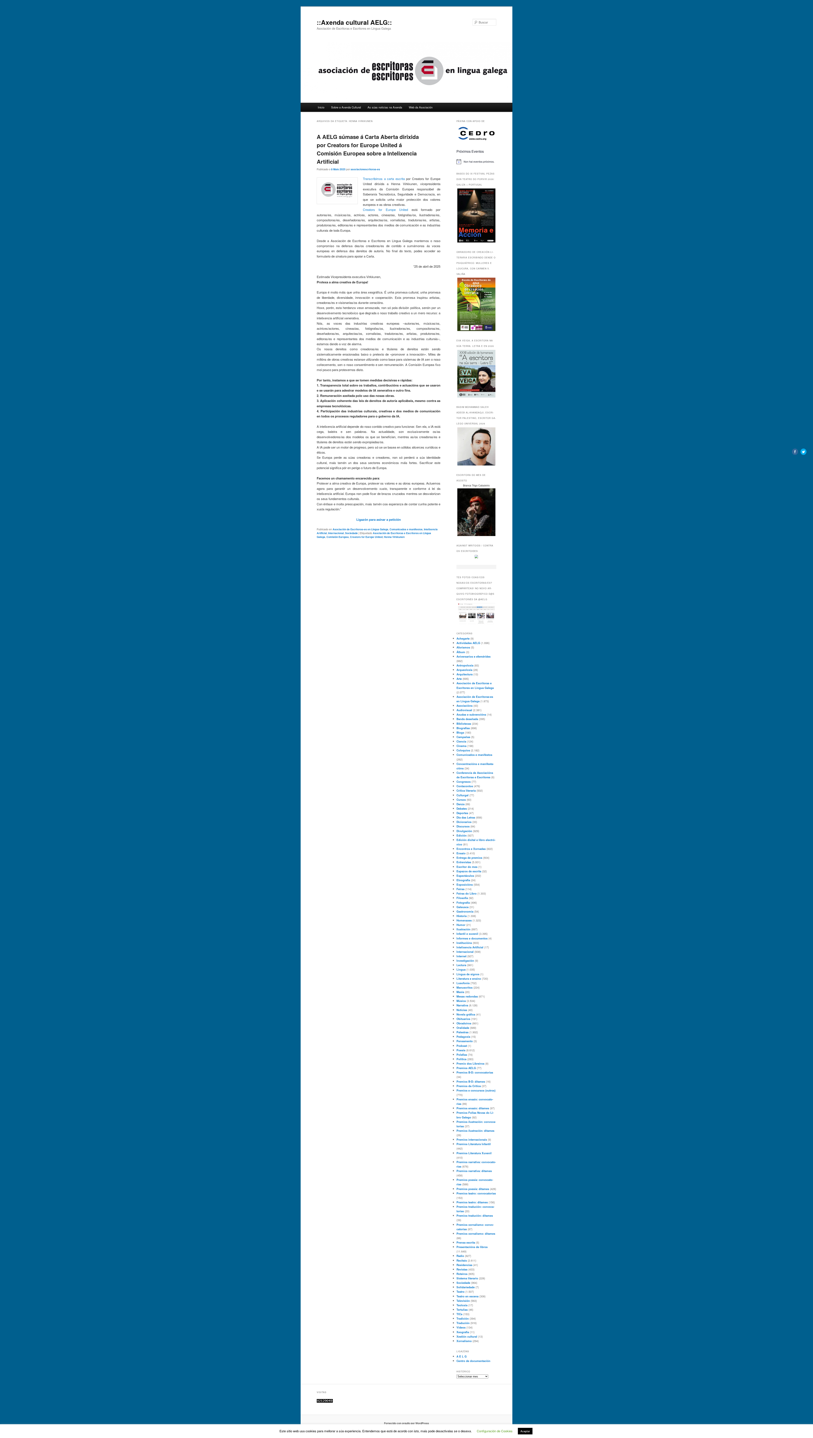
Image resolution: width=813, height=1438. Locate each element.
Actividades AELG (468, 643)
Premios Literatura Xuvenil (474, 1153)
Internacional (336, 533)
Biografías (463, 728)
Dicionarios (463, 822)
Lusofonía (463, 983)
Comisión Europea (337, 537)
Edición (461, 835)
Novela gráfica (465, 1014)
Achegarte (463, 638)
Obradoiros (463, 1023)
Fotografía (463, 902)
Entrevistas (463, 862)
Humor (460, 925)
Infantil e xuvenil (467, 934)
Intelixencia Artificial (469, 947)
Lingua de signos (467, 974)
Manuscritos (464, 987)
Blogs (460, 732)
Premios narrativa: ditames (474, 1171)
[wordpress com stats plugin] (325, 1401)
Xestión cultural (466, 1336)
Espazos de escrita (468, 871)
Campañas (463, 737)
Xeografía (462, 1332)
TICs (459, 1314)
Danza (460, 804)
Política (461, 1059)
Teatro (460, 1292)
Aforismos (463, 647)
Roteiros (461, 1274)
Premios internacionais (471, 1139)
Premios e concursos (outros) (475, 1090)
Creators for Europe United (385, 209)
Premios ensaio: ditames (472, 1108)
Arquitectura (464, 674)
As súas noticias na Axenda (385, 107)
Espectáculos (465, 876)
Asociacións (464, 706)
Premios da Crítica (468, 1086)
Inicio (321, 107)
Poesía (460, 1050)
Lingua (461, 969)
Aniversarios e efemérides (473, 656)
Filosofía (462, 898)
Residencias (464, 1265)
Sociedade (351, 533)
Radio (460, 1256)
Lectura (461, 965)
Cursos (461, 800)
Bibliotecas (463, 724)
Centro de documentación (473, 1361)
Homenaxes (464, 920)
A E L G (461, 1356)
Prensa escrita (465, 1242)
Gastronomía (464, 911)
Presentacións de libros (472, 1247)
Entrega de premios (469, 858)
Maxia (460, 992)
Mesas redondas (467, 996)
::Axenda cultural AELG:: (354, 22)
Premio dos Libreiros (470, 1063)
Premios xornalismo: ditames (475, 1234)
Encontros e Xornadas (471, 849)
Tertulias (462, 1310)
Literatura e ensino (468, 979)
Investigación (465, 961)
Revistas (461, 1269)
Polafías (461, 1055)
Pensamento (464, 1041)
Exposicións (464, 884)
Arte (459, 679)
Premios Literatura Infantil (473, 1144)
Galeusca (462, 907)
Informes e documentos (472, 938)
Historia (461, 916)
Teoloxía (461, 1305)
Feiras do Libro (466, 893)
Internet (461, 956)
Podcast (461, 1046)
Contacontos (464, 786)
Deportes (462, 813)
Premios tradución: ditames (474, 1216)
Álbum (460, 652)
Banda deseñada (467, 719)
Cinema (461, 746)
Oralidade (462, 1028)
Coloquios (463, 750)
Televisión (463, 1301)
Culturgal (462, 795)
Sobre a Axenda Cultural (346, 107)
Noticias (461, 1010)
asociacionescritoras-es (365, 169)
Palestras (462, 1032)
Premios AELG (466, 1068)
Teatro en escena (467, 1296)
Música (461, 1001)
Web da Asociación (421, 107)
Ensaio (461, 853)
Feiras (460, 889)
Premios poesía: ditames (472, 1189)
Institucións (464, 943)
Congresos (463, 782)
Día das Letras (465, 817)
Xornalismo (464, 1341)
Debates (461, 808)
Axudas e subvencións (471, 714)
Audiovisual (464, 710)
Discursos (463, 826)
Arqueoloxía (464, 670)
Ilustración (463, 929)
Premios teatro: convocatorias (476, 1193)
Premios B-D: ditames (470, 1081)
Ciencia (461, 741)
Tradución (463, 1323)
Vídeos (461, 1327)
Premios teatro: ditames (472, 1202)
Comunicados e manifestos (406, 529)
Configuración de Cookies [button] (495, 1431)
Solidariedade (465, 1287)
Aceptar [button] (525, 1431)
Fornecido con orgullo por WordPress (406, 1423)
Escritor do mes (466, 867)
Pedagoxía (463, 1037)
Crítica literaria (466, 790)
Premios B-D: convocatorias (474, 1072)
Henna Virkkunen (394, 537)
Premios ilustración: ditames (475, 1131)
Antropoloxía (464, 665)
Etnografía (463, 880)
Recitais (461, 1260)
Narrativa (462, 1005)
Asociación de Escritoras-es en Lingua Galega (360, 529)
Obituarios (463, 1019)
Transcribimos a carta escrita (384, 178)
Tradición (462, 1318)
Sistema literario (467, 1278)
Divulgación (464, 831)
